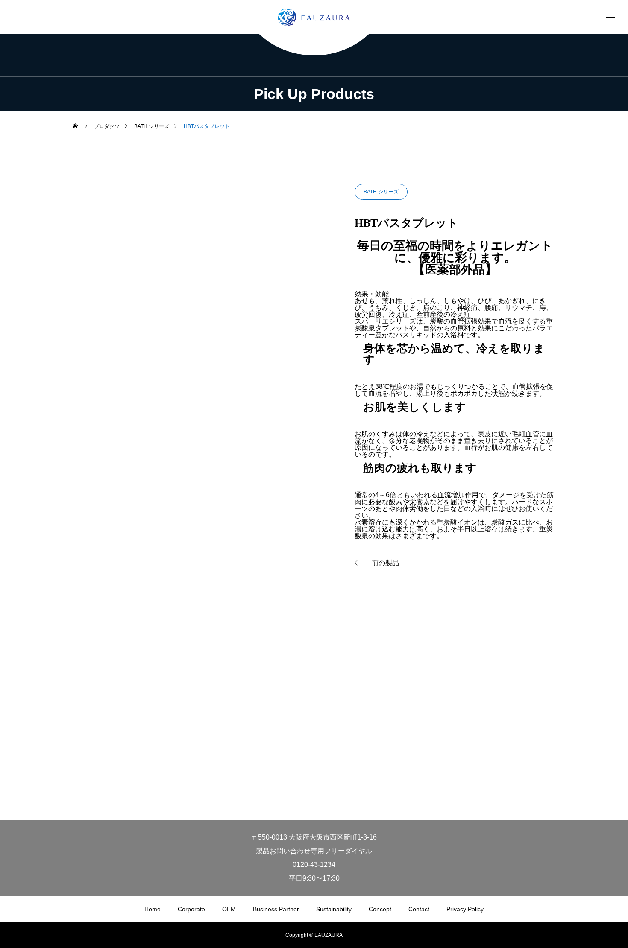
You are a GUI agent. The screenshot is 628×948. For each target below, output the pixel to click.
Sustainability (334, 909)
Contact (418, 909)
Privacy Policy (465, 909)
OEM (229, 909)
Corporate (191, 909)
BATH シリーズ (381, 192)
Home (152, 909)
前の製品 (385, 562)
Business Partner (276, 909)
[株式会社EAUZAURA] (314, 17)
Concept (380, 909)
